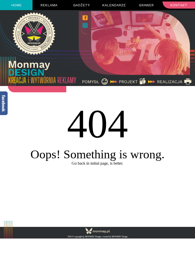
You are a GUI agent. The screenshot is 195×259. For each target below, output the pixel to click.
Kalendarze (114, 5)
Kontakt (178, 5)
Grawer (146, 5)
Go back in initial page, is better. (97, 163)
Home (16, 5)
